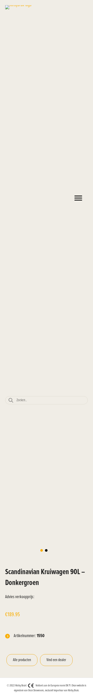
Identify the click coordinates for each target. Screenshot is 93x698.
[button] (41, 550)
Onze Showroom (36, 690)
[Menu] (78, 198)
